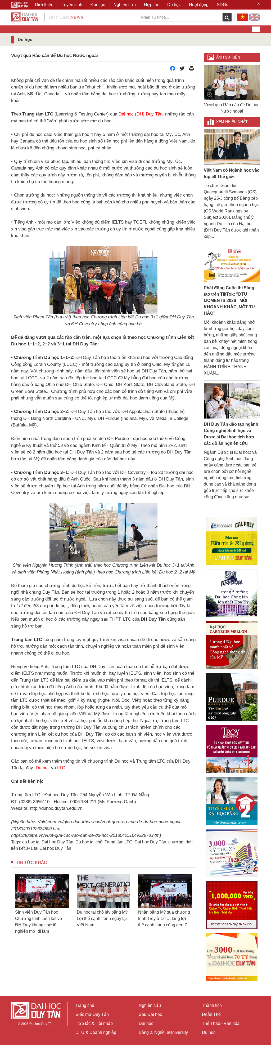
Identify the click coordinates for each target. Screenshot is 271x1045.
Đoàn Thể (211, 1014)
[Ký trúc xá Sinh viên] (232, 853)
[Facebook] (172, 70)
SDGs (222, 4)
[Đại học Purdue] (232, 697)
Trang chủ (84, 1005)
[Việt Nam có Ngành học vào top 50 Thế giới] (232, 146)
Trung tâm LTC (118, 842)
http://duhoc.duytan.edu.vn (56, 808)
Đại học (146, 1023)
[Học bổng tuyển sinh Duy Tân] (232, 957)
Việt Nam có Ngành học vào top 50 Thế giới (232, 173)
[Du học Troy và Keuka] (232, 749)
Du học (208, 1032)
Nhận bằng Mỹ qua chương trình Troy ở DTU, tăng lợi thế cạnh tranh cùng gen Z (164, 918)
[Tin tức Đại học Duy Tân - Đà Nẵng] (47, 16)
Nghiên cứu (150, 1005)
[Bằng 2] (232, 801)
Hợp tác (151, 4)
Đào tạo (98, 4)
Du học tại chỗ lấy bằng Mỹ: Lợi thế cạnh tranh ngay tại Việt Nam (103, 918)
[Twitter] (182, 70)
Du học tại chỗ (88, 842)
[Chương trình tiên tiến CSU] (232, 541)
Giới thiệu (44, 4)
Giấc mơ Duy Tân (92, 1014)
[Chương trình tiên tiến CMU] (232, 645)
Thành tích (212, 1005)
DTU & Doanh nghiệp (95, 1032)
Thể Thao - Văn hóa (221, 1023)
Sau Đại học (150, 1014)
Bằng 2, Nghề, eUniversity (163, 1032)
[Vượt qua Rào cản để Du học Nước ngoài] (232, 82)
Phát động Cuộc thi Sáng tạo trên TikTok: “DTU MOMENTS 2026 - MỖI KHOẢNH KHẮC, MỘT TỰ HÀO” (229, 300)
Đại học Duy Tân (150, 842)
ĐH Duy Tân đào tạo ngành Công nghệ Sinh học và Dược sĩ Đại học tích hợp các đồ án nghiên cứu (231, 434)
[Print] (191, 70)
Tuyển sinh (72, 4)
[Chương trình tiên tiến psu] (232, 593)
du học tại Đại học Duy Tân (47, 842)
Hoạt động (199, 4)
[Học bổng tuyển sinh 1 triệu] (232, 905)
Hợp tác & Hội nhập (94, 1023)
